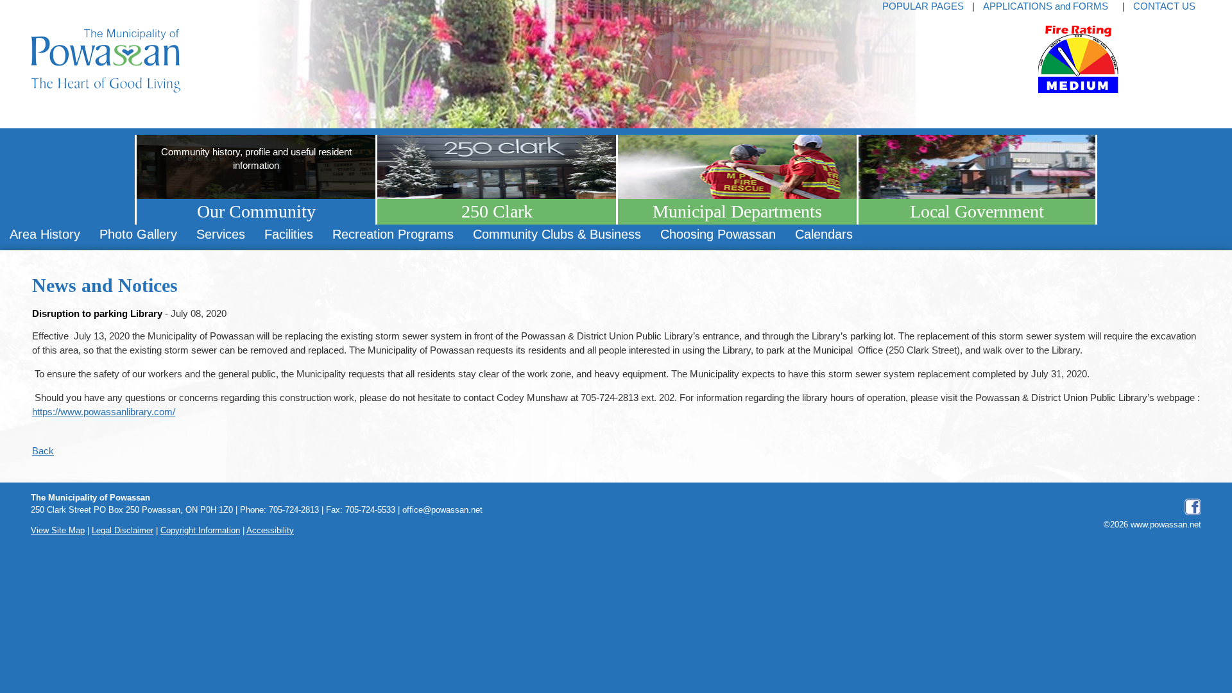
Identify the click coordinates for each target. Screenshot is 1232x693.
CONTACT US (1164, 6)
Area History (45, 234)
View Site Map (58, 530)
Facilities (288, 234)
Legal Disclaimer (122, 530)
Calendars (824, 234)
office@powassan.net (442, 510)
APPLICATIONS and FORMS (1045, 6)
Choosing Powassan (718, 234)
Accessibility (270, 530)
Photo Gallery (138, 234)
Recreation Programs (393, 234)
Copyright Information (200, 530)
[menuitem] (45, 234)
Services (220, 234)
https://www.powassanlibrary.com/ (103, 411)
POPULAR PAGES (923, 6)
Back (43, 450)
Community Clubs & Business (557, 234)
